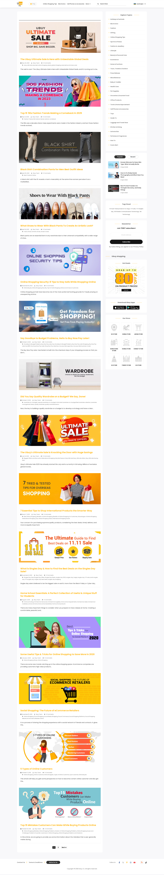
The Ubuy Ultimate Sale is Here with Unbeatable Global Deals (54, 59)
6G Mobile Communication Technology (126, 211)
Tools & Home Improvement (120, 105)
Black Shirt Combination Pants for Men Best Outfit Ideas (51, 169)
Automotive (114, 131)
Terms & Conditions (36, 862)
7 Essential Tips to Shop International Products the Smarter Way (56, 510)
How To (113, 140)
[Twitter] (123, 862)
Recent (132, 157)
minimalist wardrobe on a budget (66, 402)
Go (98, 4)
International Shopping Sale (49, 458)
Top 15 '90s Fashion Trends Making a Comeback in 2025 (51, 113)
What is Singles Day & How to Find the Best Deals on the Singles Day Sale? (57, 570)
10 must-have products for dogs (119, 209)
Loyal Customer (73, 774)
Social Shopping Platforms (77, 716)
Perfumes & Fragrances (118, 136)
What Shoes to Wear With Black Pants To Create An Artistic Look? (56, 225)
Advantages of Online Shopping (87, 516)
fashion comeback (50, 119)
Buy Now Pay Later (46, 344)
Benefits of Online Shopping (45, 516)
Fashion (113, 28)
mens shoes (27, 231)
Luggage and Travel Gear (119, 123)
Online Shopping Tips (50, 4)
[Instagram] (131, 862)
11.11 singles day (29, 579)
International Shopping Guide (61, 518)
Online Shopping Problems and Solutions (70, 833)
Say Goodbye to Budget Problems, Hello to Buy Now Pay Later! (54, 338)
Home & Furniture (116, 64)
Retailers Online (39, 718)
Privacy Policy (138, 247)
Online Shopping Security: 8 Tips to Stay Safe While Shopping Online (58, 282)
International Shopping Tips (30, 518)
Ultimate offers (81, 458)
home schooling (29, 602)
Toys (112, 114)
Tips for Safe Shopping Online (55, 288)
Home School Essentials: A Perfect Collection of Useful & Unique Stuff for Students (58, 594)
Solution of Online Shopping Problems (66, 831)
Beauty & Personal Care (118, 55)
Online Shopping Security (39, 288)
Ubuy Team (36, 63)
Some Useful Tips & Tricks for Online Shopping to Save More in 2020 (57, 654)
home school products (58, 604)
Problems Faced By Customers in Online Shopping (43, 833)
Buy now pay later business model (81, 346)
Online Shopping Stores (30, 660)
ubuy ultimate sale (29, 65)
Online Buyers (28, 288)
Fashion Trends (28, 119)
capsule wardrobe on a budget (46, 402)
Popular (120, 157)
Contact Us (21, 862)
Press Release (115, 73)
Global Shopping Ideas (45, 518)
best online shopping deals (43, 65)
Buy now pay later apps (63, 346)
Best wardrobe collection (83, 402)
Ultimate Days (72, 458)
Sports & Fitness (116, 42)
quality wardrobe (39, 404)
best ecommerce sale (70, 65)
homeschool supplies (54, 602)
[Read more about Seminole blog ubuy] (20, 4)
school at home (32, 604)
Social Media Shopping (51, 716)
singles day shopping (54, 579)
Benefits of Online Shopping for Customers (65, 516)
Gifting (112, 33)
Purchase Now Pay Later (37, 346)
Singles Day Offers (39, 577)
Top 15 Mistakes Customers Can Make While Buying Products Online (58, 825)
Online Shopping (42, 660)
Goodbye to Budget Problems (32, 344)
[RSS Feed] (141, 862)
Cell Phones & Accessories (75, 4)
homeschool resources (40, 602)
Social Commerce (63, 716)
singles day (69, 577)
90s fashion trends (38, 119)
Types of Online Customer (61, 774)
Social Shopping (39, 716)
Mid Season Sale (63, 458)
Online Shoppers (49, 774)
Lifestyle (113, 51)
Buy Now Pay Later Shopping (80, 344)
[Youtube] (134, 862)
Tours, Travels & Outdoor (119, 69)
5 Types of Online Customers (36, 768)
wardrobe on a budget (30, 402)
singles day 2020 (61, 577)
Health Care (114, 87)
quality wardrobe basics (52, 404)
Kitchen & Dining (116, 127)
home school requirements (68, 602)
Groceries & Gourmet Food (119, 96)
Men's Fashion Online (30, 175)
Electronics (61, 4)
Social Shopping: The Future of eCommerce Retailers (49, 710)
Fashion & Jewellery (117, 46)
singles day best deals (41, 579)
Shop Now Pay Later (50, 346)
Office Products (115, 100)
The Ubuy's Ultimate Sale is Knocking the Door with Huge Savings (56, 452)
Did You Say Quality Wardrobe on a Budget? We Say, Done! (53, 396)
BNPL (29, 346)
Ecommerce (114, 60)
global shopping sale (57, 65)
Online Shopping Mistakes (31, 831)
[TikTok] (146, 862)
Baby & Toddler (115, 82)
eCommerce (30, 718)
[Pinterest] (127, 862)
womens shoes (36, 231)
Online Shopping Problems (46, 831)
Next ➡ (64, 847)
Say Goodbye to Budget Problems (62, 344)
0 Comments (47, 63)
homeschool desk (82, 602)
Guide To (113, 118)
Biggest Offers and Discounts (32, 458)
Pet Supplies (114, 91)
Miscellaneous (115, 78)
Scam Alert (114, 145)
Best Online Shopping (30, 516)
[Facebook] (119, 862)
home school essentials (45, 604)
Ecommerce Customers (71, 288)
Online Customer (39, 774)
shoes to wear (45, 231)
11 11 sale (87, 577)
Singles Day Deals (50, 577)
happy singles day (79, 577)
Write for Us (53, 862)
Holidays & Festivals (117, 19)
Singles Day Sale (29, 577)
